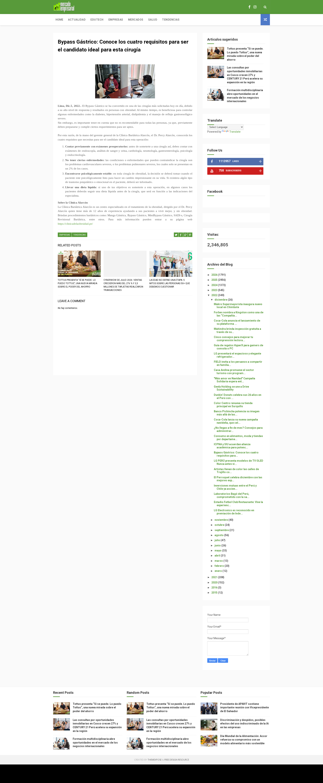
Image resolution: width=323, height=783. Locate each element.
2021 (214, 577)
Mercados (135, 19)
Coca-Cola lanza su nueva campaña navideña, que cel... (236, 421)
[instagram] (255, 7)
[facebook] (249, 7)
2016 (214, 587)
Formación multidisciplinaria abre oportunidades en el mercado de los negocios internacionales (95, 742)
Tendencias (170, 19)
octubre (220, 524)
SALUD (152, 19)
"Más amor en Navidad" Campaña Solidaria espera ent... (234, 380)
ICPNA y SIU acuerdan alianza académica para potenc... (232, 446)
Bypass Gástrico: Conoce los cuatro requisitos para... (236, 454)
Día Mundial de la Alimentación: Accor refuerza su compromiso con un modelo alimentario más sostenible (243, 740)
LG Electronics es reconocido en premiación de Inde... (234, 512)
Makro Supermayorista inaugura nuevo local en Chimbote (238, 306)
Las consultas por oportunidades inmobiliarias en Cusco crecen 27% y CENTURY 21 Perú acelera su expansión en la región (245, 75)
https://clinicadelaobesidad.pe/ (75, 223)
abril (218, 555)
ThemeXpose (155, 759)
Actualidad (77, 19)
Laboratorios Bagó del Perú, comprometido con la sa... (231, 495)
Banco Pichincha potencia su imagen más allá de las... (236, 413)
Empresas (115, 19)
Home (59, 19)
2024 (214, 285)
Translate (235, 131)
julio (218, 540)
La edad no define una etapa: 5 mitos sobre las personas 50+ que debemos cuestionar (169, 283)
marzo (219, 560)
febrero (219, 565)
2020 (214, 582)
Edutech (97, 19)
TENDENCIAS (79, 235)
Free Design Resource (176, 759)
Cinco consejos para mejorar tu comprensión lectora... (233, 339)
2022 (214, 295)
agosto (219, 535)
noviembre (221, 519)
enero (218, 570)
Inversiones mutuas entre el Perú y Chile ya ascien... (235, 487)
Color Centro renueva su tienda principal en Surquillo (233, 405)
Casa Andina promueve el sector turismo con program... (234, 371)
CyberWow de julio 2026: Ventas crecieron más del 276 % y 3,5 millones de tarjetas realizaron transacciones (123, 285)
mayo (218, 550)
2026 (214, 274)
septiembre (222, 530)
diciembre (221, 299)
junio (218, 545)
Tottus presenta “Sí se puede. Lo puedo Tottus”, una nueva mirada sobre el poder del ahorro (77, 283)
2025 (214, 279)
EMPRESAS (64, 235)
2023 (214, 290)
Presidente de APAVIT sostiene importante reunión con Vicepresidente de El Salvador (244, 707)
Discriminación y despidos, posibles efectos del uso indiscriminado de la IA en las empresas (244, 723)
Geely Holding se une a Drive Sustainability (231, 388)
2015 (214, 592)
